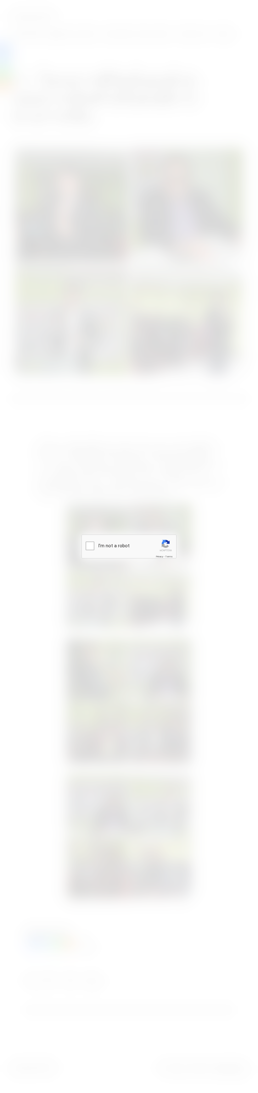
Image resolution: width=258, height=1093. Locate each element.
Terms (169, 556)
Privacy (159, 556)
